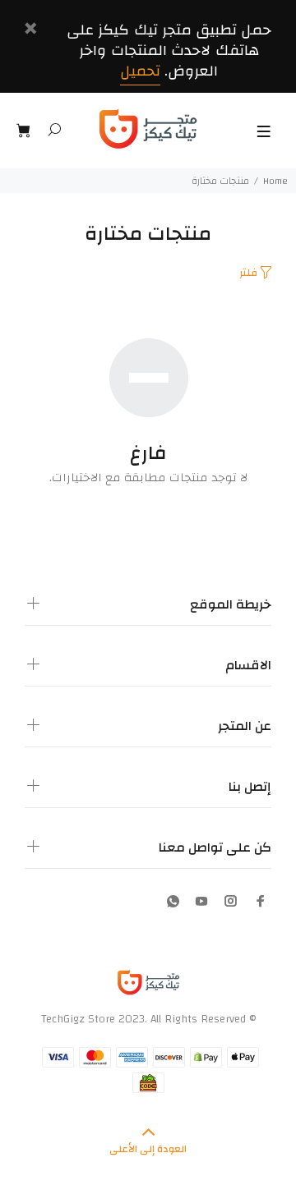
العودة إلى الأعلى (148, 1149)
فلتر (248, 272)
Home (275, 181)
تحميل (140, 71)
